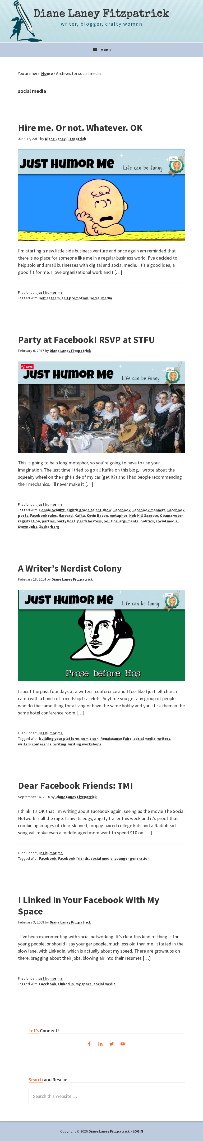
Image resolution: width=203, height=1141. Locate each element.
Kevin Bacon (97, 515)
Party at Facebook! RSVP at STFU (86, 340)
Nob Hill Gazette (143, 515)
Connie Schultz (52, 510)
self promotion (75, 298)
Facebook (122, 510)
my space (84, 983)
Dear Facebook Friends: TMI (75, 785)
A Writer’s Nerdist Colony (70, 568)
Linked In (66, 983)
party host (66, 521)
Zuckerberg (49, 526)
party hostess (89, 521)
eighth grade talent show (89, 510)
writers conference (35, 744)
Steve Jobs (27, 526)
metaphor (118, 515)
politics (147, 521)
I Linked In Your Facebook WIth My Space (88, 905)
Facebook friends (73, 858)
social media (101, 298)
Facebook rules (43, 515)
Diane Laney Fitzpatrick (101, 14)
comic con (90, 738)
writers (163, 738)
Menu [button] (105, 49)
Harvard (66, 515)
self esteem (49, 298)
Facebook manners (148, 510)
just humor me (50, 292)
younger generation (132, 858)
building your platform (59, 738)
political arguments (121, 521)
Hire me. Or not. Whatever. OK (80, 128)
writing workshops (85, 744)
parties (48, 521)
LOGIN (138, 1131)
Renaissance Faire (116, 738)
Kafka (80, 515)
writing (59, 744)
